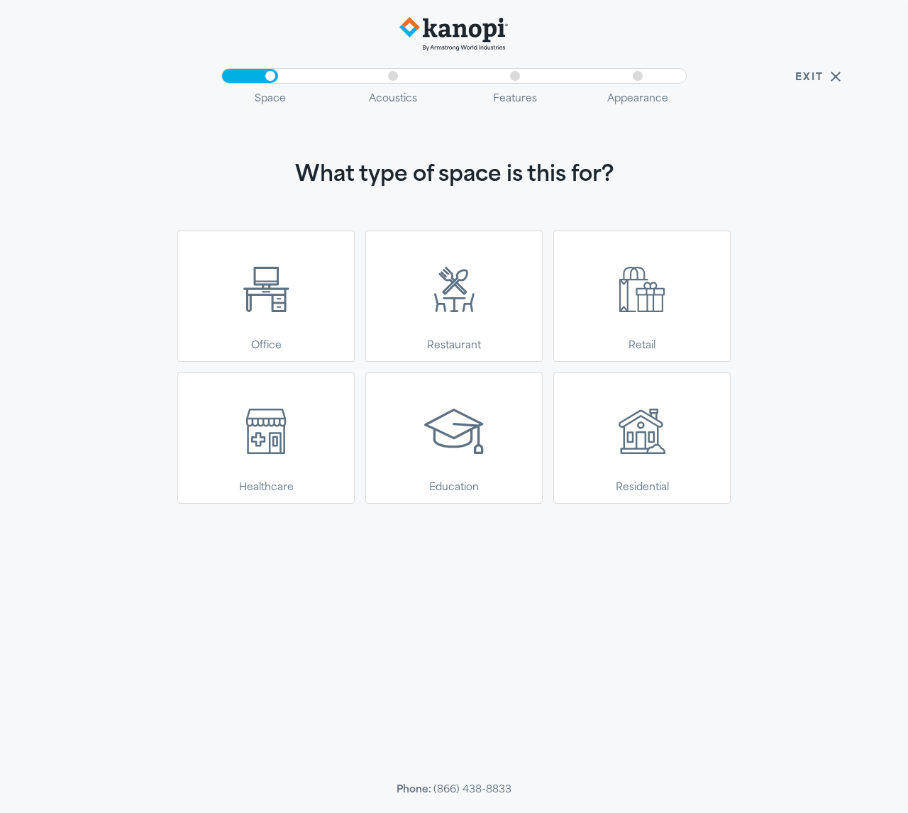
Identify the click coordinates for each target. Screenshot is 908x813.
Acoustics (393, 97)
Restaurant (454, 344)
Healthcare (266, 486)
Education (454, 486)
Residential (642, 486)
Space (270, 97)
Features (515, 97)
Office (266, 344)
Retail (642, 344)
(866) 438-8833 (472, 788)
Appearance (637, 97)
